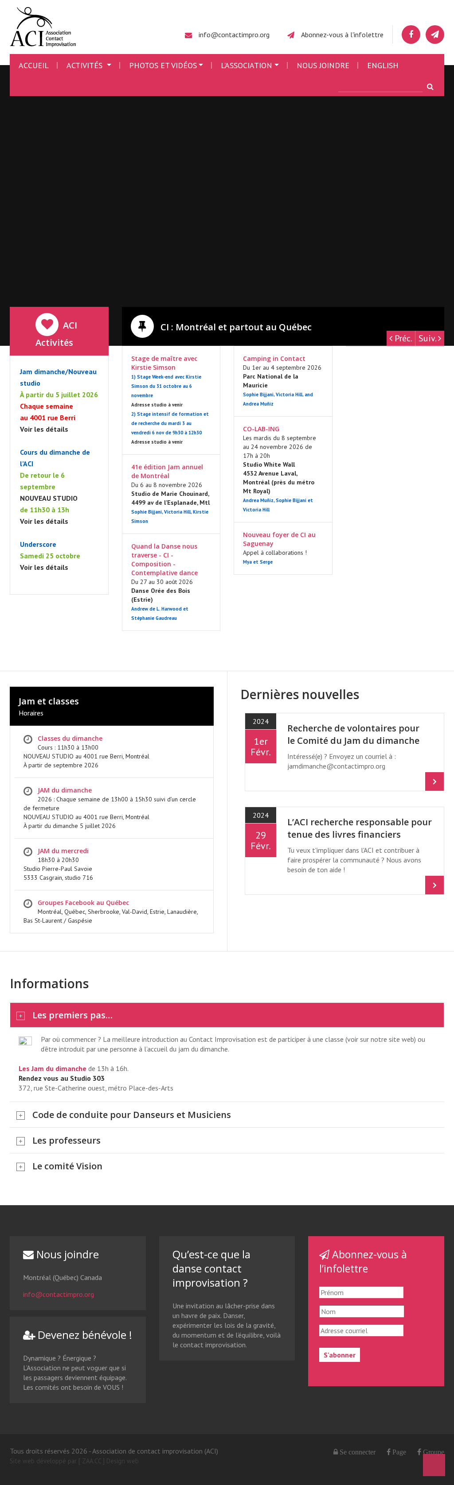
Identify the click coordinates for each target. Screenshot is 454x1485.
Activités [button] (86, 65)
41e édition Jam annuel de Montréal (167, 471)
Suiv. (428, 338)
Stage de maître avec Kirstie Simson (164, 362)
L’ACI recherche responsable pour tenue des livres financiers (359, 828)
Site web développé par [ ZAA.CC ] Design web (74, 1461)
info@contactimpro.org (234, 34)
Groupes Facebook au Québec (83, 902)
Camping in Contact (274, 358)
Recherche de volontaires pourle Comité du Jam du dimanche (353, 734)
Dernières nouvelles (299, 694)
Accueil (34, 65)
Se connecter (358, 1451)
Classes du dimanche (70, 738)
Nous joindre (323, 65)
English (383, 65)
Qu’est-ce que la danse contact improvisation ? (211, 1268)
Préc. (402, 338)
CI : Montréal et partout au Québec (235, 327)
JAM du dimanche (65, 790)
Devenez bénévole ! (83, 1334)
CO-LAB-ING (261, 429)
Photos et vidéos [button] (163, 65)
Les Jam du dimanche (52, 1068)
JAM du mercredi (63, 851)
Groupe (432, 1451)
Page (398, 1451)
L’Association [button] (246, 65)
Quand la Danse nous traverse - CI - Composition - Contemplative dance (164, 559)
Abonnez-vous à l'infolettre (342, 34)
